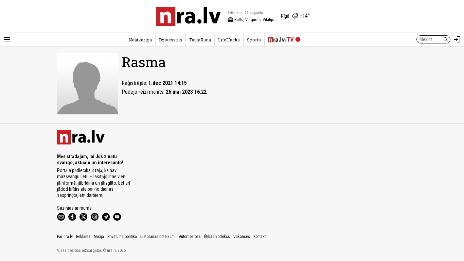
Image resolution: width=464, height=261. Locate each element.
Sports (254, 39)
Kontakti (260, 236)
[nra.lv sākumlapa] (188, 16)
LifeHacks (229, 39)
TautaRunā (200, 39)
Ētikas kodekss (217, 236)
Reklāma (83, 236)
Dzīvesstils (170, 39)
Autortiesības (190, 236)
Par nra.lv (65, 236)
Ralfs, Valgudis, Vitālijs (251, 19)
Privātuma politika (122, 236)
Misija (99, 236)
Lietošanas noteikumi (158, 236)
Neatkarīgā (140, 39)
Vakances (241, 236)
